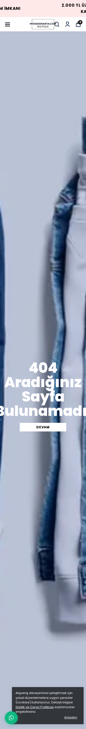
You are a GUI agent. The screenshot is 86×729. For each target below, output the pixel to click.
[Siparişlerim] (67, 24)
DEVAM (43, 427)
